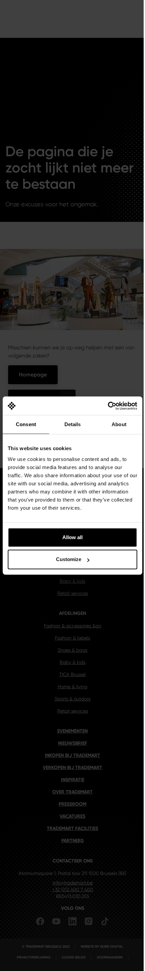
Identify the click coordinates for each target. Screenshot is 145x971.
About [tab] (119, 424)
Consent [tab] (26, 424)
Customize (68, 559)
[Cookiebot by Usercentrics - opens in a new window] (107, 405)
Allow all (72, 537)
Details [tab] (72, 424)
